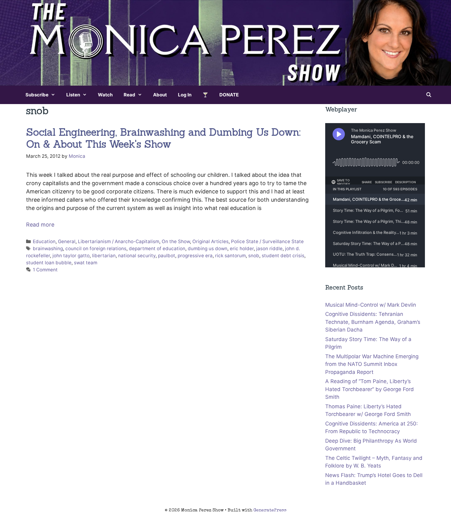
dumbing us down (207, 248)
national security (137, 255)
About (160, 95)
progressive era (195, 255)
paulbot (166, 255)
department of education (157, 248)
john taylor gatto (71, 255)
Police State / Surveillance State (267, 241)
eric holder (242, 248)
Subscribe (36, 95)
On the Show (176, 241)
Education (44, 241)
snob (253, 255)
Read (129, 95)
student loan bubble (48, 263)
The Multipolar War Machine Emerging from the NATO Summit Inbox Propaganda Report (371, 364)
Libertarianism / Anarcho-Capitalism (118, 241)
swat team (85, 263)
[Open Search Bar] (428, 95)
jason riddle (269, 248)
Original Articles (210, 241)
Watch (105, 95)
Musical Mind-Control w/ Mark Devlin (370, 305)
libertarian (104, 255)
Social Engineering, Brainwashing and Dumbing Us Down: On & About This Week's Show (163, 138)
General (66, 241)
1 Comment (45, 270)
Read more (40, 224)
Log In (184, 95)
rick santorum (230, 255)
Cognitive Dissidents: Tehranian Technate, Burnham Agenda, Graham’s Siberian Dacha (372, 322)
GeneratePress (270, 510)
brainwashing (48, 248)
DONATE (229, 95)
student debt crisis (283, 255)
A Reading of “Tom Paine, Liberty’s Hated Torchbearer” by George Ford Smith (369, 389)
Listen (73, 95)
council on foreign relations (95, 248)
